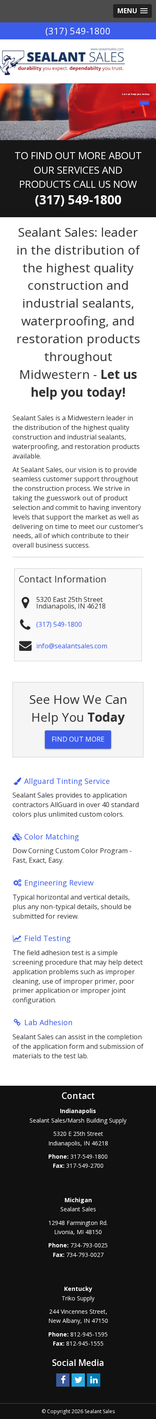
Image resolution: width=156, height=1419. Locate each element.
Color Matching (51, 837)
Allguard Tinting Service (67, 781)
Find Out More (78, 739)
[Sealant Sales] (62, 60)
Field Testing (47, 938)
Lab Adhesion (48, 1022)
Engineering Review (59, 883)
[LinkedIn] (93, 1379)
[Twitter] (78, 1379)
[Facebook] (62, 1379)
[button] (132, 11)
